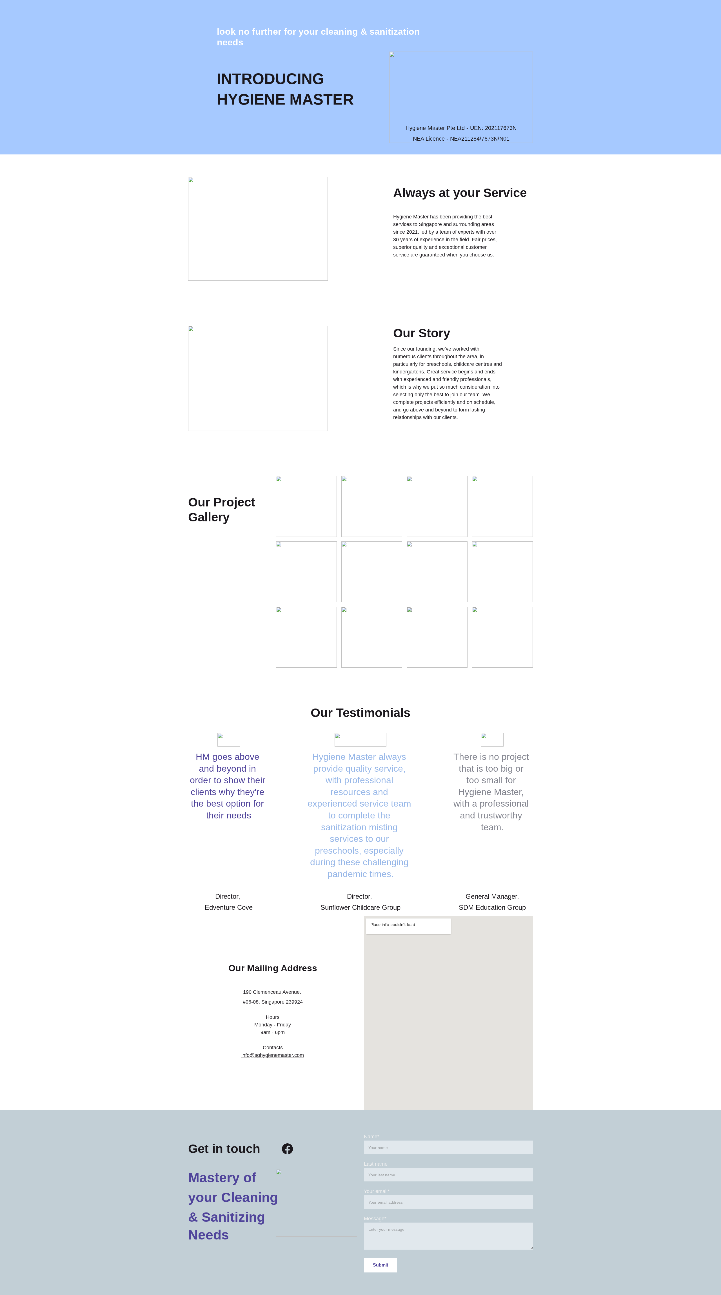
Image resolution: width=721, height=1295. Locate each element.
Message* (375, 1218)
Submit (380, 1265)
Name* (371, 1136)
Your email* (377, 1191)
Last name (376, 1164)
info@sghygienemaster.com (272, 1055)
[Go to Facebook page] (287, 1148)
